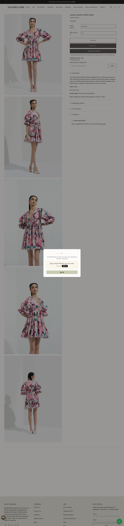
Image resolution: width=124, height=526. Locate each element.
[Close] (78, 249)
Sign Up (62, 272)
